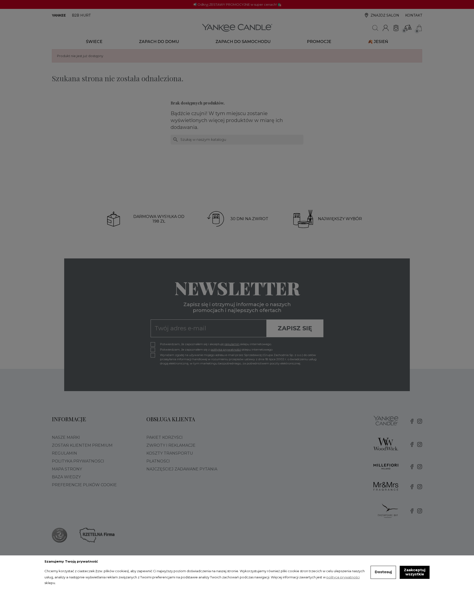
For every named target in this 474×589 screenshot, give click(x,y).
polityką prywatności (226, 349)
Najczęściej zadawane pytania (181, 469)
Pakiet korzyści (164, 437)
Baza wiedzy (66, 477)
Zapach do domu (159, 41)
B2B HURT (81, 15)
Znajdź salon (385, 15)
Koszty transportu (169, 453)
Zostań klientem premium (82, 445)
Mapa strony (67, 469)
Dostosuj (383, 572)
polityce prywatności (343, 577)
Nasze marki (66, 437)
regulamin (231, 344)
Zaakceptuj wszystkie (414, 572)
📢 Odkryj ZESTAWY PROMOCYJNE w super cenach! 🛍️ (237, 4)
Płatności (158, 461)
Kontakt (413, 15)
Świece (94, 41)
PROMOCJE (319, 41)
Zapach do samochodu (243, 41)
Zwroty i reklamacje (171, 445)
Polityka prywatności (78, 461)
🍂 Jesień (378, 41)
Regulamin (64, 453)
